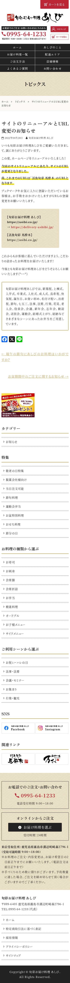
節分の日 (12, 533)
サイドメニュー (15, 633)
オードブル (12, 616)
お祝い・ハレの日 (17, 662)
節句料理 (12, 497)
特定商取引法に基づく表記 (23, 929)
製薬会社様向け (16, 480)
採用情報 (12, 938)
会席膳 (10, 580)
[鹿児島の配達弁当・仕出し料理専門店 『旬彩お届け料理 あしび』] (35, 17)
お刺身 (10, 571)
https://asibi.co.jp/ (22, 240)
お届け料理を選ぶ (38, 827)
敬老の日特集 (15, 471)
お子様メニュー (15, 624)
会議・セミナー (15, 680)
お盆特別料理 (15, 515)
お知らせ (11, 442)
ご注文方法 (17, 61)
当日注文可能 (15, 488)
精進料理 (12, 607)
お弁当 (10, 598)
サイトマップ (13, 955)
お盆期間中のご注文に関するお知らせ (38, 376)
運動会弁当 (13, 506)
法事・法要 (13, 671)
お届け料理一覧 (17, 54)
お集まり (11, 689)
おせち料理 (13, 524)
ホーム (17, 47)
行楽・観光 (13, 698)
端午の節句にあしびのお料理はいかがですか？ (35, 357)
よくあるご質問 (17, 68)
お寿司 (10, 562)
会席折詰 (12, 589)
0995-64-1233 (38, 795)
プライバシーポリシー (19, 946)
